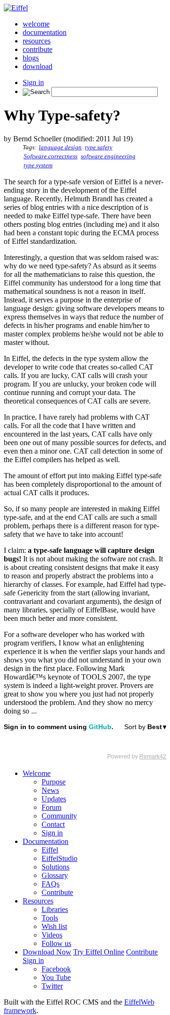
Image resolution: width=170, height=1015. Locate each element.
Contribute (57, 892)
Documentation (45, 841)
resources (37, 41)
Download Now (47, 952)
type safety (98, 147)
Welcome (37, 773)
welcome (36, 24)
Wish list (54, 926)
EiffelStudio (59, 858)
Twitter (52, 986)
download (37, 66)
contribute (37, 49)
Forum (51, 807)
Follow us (56, 943)
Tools (50, 918)
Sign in (33, 82)
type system (38, 165)
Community (59, 816)
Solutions (55, 867)
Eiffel (50, 850)
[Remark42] (85, 741)
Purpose (54, 782)
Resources (38, 901)
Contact (53, 824)
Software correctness (50, 156)
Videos (52, 935)
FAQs (51, 884)
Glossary (55, 875)
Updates (54, 799)
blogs (31, 58)
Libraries (55, 909)
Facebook (56, 969)
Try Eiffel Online (98, 952)
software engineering (108, 156)
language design (60, 147)
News (50, 790)
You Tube (56, 977)
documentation (45, 32)
